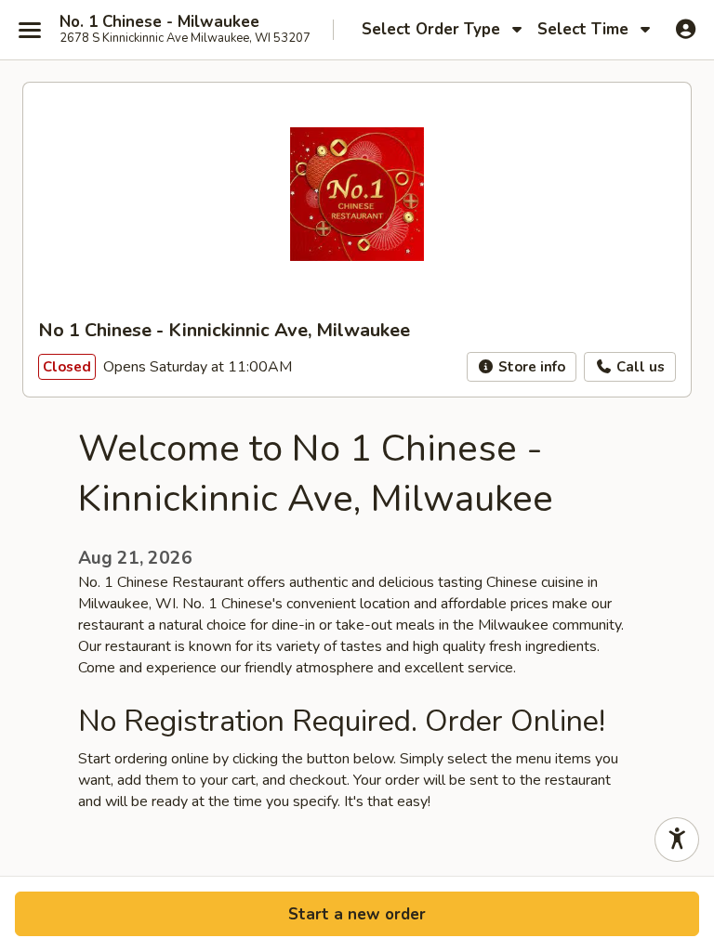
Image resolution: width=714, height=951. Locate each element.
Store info (530, 367)
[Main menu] (30, 29)
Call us (639, 367)
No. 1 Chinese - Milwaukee (159, 22)
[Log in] (686, 28)
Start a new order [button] (357, 914)
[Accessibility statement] (676, 839)
